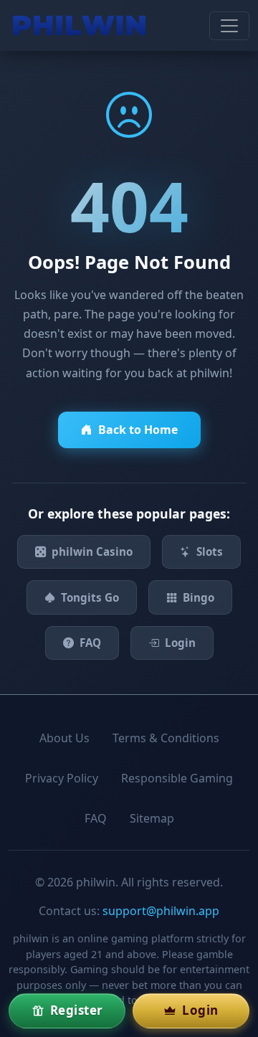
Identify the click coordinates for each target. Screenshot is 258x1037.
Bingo (198, 597)
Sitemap (152, 818)
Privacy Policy (61, 778)
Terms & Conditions (166, 738)
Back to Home (138, 429)
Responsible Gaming (177, 778)
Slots (209, 551)
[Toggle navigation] (229, 25)
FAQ (90, 642)
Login (180, 642)
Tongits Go (90, 597)
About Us (64, 738)
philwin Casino (92, 551)
